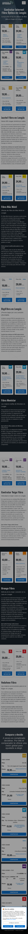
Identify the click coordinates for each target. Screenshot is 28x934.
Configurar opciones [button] (14, 922)
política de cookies (11, 919)
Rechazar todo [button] (8, 926)
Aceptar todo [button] (20, 926)
